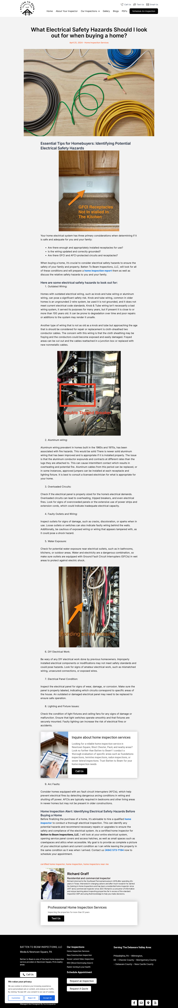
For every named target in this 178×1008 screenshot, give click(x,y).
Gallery (106, 11)
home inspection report (98, 270)
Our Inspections (89, 11)
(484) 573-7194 (114, 850)
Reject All (31, 998)
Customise (16, 998)
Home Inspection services (97, 42)
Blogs (116, 11)
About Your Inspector (67, 11)
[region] (31, 990)
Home (50, 11)
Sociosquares (49, 1004)
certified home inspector (53, 864)
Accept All (47, 998)
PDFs (124, 11)
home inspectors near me (96, 864)
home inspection (74, 864)
